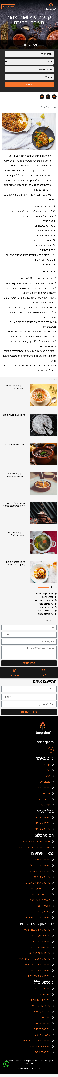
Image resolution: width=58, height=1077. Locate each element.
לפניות (43, 675)
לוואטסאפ (14, 675)
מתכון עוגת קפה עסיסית (14, 415)
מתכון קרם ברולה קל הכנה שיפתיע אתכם (15, 475)
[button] (30, 6)
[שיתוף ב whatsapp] (48, 96)
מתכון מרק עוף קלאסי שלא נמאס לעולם (15, 534)
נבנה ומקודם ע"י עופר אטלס (29, 1068)
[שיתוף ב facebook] (54, 96)
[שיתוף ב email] (42, 96)
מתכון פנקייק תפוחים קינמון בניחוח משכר (15, 563)
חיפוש (29, 84)
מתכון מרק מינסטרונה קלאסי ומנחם (15, 387)
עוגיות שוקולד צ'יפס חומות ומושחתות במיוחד (14, 504)
